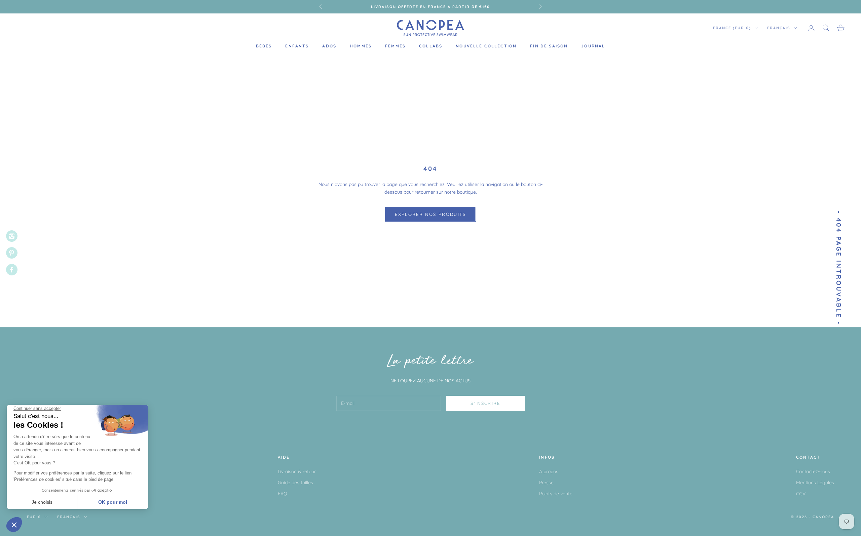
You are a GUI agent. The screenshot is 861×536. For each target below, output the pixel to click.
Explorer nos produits (430, 214)
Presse (546, 483)
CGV (801, 494)
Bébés (264, 45)
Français (778, 28)
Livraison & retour (297, 471)
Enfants (297, 45)
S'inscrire (485, 403)
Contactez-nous (813, 471)
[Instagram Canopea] (11, 236)
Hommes (361, 45)
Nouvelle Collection (486, 45)
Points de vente (555, 494)
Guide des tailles (295, 483)
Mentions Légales (815, 483)
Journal (593, 45)
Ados (329, 45)
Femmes (395, 45)
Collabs (430, 45)
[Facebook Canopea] (11, 269)
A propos (548, 471)
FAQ (282, 494)
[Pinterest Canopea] (11, 252)
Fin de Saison (549, 45)
